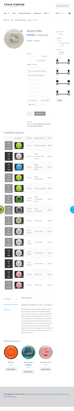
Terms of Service (51, 394)
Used (13, 13)
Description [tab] (7, 299)
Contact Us (32, 394)
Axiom (29, 20)
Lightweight (33, 126)
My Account (37, 13)
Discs (5, 13)
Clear (60, 100)
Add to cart (39, 113)
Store (26, 394)
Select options (11, 369)
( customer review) (42, 35)
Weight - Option (32, 64)
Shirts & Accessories (25, 13)
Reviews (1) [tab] (7, 310)
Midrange (40, 126)
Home (7, 20)
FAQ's (59, 394)
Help (13, 396)
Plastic (29, 54)
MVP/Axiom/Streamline (21, 20)
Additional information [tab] (11, 304)
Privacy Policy (41, 394)
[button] (21, 31)
